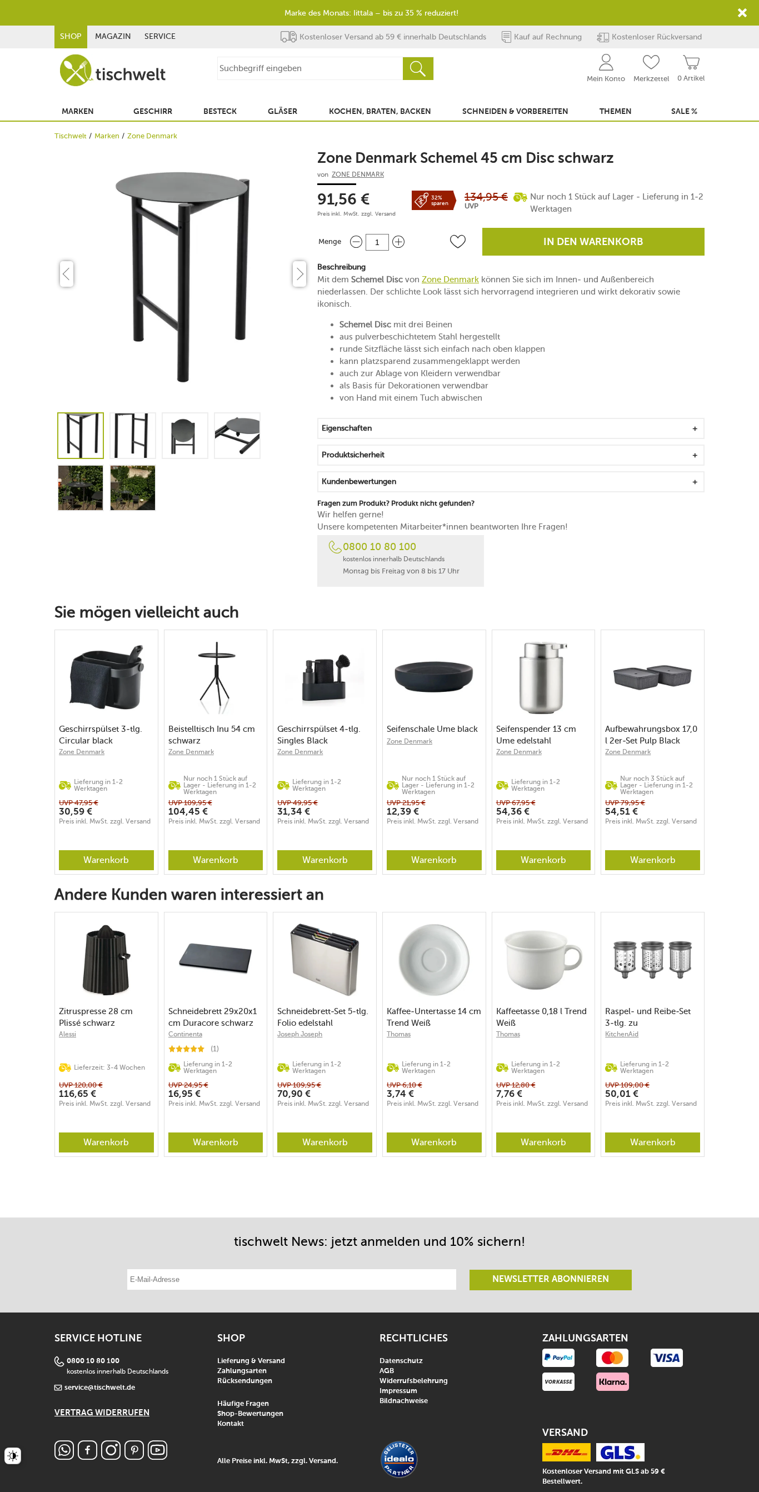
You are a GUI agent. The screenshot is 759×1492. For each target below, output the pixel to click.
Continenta (185, 1034)
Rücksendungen (244, 1381)
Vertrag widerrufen (101, 1413)
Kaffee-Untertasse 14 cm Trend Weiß (434, 1017)
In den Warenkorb (593, 242)
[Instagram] (111, 1456)
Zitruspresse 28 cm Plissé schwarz (96, 1017)
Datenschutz (401, 1361)
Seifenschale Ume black (432, 729)
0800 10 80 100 (379, 547)
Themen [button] (616, 112)
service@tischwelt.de (99, 1387)
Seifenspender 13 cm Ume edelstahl (536, 735)
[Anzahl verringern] (356, 242)
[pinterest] (134, 1456)
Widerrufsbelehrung (413, 1381)
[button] (458, 242)
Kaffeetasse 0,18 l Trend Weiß (541, 1017)
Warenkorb (106, 860)
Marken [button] (78, 112)
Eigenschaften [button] (347, 428)
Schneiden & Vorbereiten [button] (515, 112)
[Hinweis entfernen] (742, 13)
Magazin (113, 36)
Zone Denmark (152, 136)
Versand (385, 214)
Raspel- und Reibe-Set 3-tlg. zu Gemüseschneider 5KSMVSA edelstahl (648, 1017)
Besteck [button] (220, 112)
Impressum (398, 1391)
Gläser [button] (282, 112)
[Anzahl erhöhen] (398, 242)
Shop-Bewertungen (250, 1414)
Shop (71, 36)
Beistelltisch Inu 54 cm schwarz (211, 735)
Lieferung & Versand (251, 1361)
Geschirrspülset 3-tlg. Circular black (100, 735)
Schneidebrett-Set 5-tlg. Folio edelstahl (322, 1017)
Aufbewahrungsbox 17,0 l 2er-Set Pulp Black (651, 735)
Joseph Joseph (299, 1034)
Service (160, 36)
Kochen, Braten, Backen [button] (380, 112)
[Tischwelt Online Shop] (113, 70)
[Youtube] (157, 1456)
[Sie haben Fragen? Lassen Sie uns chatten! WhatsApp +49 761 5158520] (64, 1456)
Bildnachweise (403, 1401)
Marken (106, 136)
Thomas (399, 1034)
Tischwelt (70, 136)
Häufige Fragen (243, 1404)
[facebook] (87, 1456)
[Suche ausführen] (418, 68)
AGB (386, 1371)
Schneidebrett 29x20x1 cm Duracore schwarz (212, 1017)
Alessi (67, 1034)
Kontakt (230, 1424)
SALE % (684, 112)
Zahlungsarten (242, 1371)
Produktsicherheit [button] (353, 455)
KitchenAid (621, 1034)
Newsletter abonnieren (550, 1279)
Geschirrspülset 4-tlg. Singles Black (319, 735)
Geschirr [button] (152, 112)
